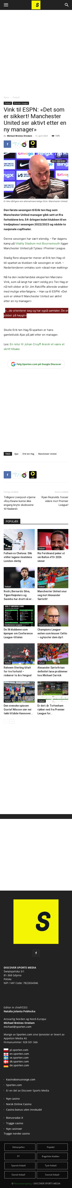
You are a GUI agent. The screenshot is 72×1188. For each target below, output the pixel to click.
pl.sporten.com (19, 1050)
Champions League (47, 625)
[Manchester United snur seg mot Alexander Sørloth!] (52, 577)
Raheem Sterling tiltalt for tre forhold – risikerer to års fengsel (18, 671)
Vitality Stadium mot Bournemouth (37, 243)
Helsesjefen (18, 1147)
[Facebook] (7, 144)
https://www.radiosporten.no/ (24, 144)
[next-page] (12, 721)
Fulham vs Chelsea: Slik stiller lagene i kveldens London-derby (18, 557)
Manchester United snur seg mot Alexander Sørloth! (52, 595)
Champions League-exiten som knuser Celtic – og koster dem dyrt (52, 633)
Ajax (16, 453)
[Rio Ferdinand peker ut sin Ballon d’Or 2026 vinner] (52, 539)
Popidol (50, 1147)
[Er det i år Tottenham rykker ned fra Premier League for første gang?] (52, 692)
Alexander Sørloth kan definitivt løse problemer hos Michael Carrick (52, 671)
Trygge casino (14, 1123)
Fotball (16, 97)
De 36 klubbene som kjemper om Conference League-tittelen (18, 633)
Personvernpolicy (23, 1183)
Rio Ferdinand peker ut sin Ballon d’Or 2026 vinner (51, 557)
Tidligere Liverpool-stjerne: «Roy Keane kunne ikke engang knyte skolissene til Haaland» (20, 503)
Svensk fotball (52, 1174)
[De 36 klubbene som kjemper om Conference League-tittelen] (19, 615)
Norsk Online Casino (18, 1104)
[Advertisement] (36, 49)
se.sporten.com (19, 1057)
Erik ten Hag (28, 453)
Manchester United (47, 453)
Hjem (6, 97)
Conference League (13, 625)
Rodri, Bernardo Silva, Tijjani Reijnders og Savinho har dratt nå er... (19, 595)
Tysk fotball (50, 1165)
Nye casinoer (14, 1128)
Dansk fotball (18, 1174)
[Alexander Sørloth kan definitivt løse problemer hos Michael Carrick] (52, 653)
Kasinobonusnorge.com (20, 1079)
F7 (18, 1156)
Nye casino (13, 1098)
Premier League (21, 103)
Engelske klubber (50, 1156)
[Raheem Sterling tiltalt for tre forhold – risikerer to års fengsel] (19, 653)
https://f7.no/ (16, 144)
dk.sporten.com (19, 1061)
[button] (6, 5)
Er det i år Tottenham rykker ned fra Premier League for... (51, 709)
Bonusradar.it (14, 1117)
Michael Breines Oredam (19, 135)
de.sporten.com (19, 1065)
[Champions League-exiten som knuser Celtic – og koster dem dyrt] (52, 615)
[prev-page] (6, 721)
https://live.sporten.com (33, 144)
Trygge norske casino (17, 1133)
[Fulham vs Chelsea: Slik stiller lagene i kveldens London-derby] (19, 539)
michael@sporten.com (17, 1026)
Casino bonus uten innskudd (24, 1109)
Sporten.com (24, 1034)
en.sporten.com (19, 1053)
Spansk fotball (18, 1165)
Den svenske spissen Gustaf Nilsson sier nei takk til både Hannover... (18, 709)
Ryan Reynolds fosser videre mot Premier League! (55, 501)
